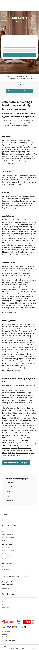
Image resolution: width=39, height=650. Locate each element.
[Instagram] (4, 594)
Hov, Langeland (17, 425)
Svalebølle (23, 443)
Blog (3, 540)
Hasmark (19, 420)
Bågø (15, 413)
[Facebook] (9, 594)
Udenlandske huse (7, 535)
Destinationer (6, 532)
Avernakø (15, 408)
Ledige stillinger (6, 556)
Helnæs (4, 423)
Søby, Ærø (19, 445)
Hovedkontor (6, 548)
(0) (20, 55)
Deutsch (4, 602)
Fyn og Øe (10, 400)
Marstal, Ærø (19, 433)
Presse (4, 553)
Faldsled (16, 416)
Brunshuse (30, 411)
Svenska (4, 613)
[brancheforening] (8, 623)
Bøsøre (10, 413)
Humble (26, 425)
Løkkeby (5, 433)
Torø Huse (14, 448)
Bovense (5, 411)
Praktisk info (6, 569)
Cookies (4, 634)
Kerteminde (13, 428)
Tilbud (4, 529)
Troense (28, 448)
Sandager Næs (21, 438)
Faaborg (33, 418)
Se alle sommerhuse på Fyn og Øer (16, 463)
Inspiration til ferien (8, 537)
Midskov (5, 435)
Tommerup (6, 448)
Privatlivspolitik (6, 631)
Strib (12, 443)
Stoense (27, 440)
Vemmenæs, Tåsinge (23, 453)
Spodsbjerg (20, 440)
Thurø (26, 445)
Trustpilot (5, 514)
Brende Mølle (13, 411)
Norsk (4, 610)
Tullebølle (5, 450)
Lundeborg (32, 430)
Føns (28, 418)
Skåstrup (30, 438)
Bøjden (4, 413)
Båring (20, 413)
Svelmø (4, 445)
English (4, 604)
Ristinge (5, 438)
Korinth (27, 428)
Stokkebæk (6, 443)
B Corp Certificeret (8, 550)
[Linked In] (14, 594)
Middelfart (29, 433)
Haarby (31, 425)
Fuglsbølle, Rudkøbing (9, 418)
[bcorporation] (33, 623)
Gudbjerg (5, 420)
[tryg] (27, 623)
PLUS (4, 559)
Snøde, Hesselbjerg (8, 440)
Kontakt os (5, 588)
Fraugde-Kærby (25, 416)
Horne (22, 423)
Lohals (19, 430)
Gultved (12, 420)
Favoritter (24, 648)
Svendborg (12, 445)
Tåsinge (22, 450)
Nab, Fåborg (20, 435)
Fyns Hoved (22, 418)
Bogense (30, 408)
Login (3, 566)
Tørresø (12, 450)
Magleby (12, 433)
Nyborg (27, 435)
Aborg (4, 408)
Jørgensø (5, 428)
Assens (9, 408)
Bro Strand (22, 411)
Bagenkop (23, 408)
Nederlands (5, 607)
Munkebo (12, 435)
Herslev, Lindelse (14, 423)
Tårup (18, 450)
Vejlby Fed (11, 453)
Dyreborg (9, 416)
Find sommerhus (14, 648)
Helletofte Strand (29, 420)
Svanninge (31, 443)
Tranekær (21, 448)
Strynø (17, 443)
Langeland (12, 430)
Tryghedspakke (6, 572)
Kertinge (21, 428)
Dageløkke (26, 413)
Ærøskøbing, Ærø (14, 455)
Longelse (25, 430)
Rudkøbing (12, 438)
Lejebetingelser (6, 637)
